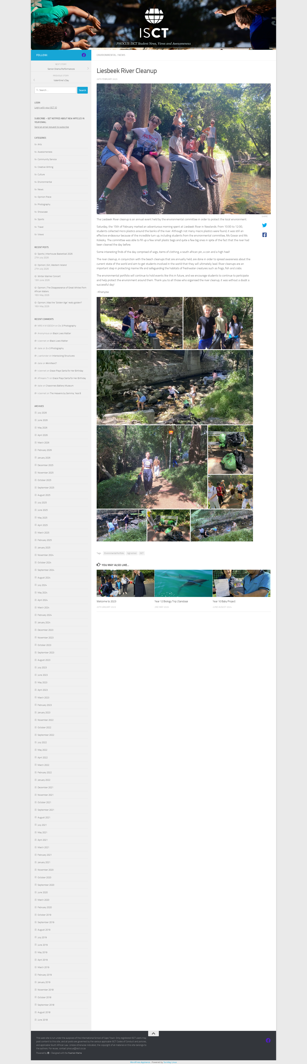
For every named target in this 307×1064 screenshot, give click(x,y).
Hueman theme (75, 1053)
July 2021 (42, 825)
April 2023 (43, 690)
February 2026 (45, 450)
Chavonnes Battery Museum (60, 385)
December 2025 (45, 465)
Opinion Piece (44, 197)
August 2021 (44, 817)
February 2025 (45, 540)
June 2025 (43, 510)
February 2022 (45, 772)
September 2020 (46, 885)
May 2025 (42, 517)
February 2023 (45, 705)
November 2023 (45, 637)
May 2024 (42, 592)
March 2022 (43, 765)
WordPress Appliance (140, 1062)
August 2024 (44, 577)
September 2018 (46, 1005)
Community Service (47, 159)
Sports (41, 219)
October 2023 (44, 645)
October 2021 (44, 802)
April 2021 (43, 840)
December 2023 (45, 630)
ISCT (142, 553)
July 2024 (42, 585)
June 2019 (43, 945)
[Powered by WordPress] (48, 1053)
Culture (41, 174)
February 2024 (45, 615)
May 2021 (42, 832)
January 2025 (44, 547)
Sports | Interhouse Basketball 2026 (55, 253)
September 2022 (46, 735)
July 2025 (42, 502)
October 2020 (44, 877)
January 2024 (44, 622)
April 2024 (43, 600)
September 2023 (46, 652)
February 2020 (45, 907)
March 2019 (43, 967)
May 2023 (42, 682)
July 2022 (42, 742)
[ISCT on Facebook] (84, 55)
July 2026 (42, 412)
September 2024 (46, 570)
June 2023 (43, 675)
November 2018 (45, 989)
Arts (40, 144)
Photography (44, 204)
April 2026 (43, 435)
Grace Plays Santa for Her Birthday (66, 370)
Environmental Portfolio (114, 553)
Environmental (106, 55)
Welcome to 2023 (106, 601)
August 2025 (44, 495)
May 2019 (42, 952)
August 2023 (44, 660)
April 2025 (43, 525)
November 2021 (45, 795)
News (121, 55)
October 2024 (44, 562)
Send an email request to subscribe (51, 127)
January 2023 (44, 712)
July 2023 (42, 667)
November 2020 (45, 869)
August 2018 (44, 1012)
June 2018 (43, 1019)
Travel (41, 227)
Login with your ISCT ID (45, 107)
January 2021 (44, 862)
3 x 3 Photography (67, 325)
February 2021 (45, 855)
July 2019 (42, 937)
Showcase (43, 211)
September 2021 (46, 809)
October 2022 (44, 727)
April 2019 (43, 959)
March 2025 (43, 532)
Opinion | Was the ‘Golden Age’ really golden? (60, 302)
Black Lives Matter (62, 333)
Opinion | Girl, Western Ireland (52, 265)
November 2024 (45, 555)
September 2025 (46, 487)
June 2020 (43, 892)
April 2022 (43, 757)
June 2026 (43, 420)
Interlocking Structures (63, 355)
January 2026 (44, 457)
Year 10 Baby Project (224, 601)
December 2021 (45, 787)
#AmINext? (51, 363)
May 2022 (42, 750)
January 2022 (44, 780)
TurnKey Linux (170, 1062)
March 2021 (43, 847)
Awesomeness (45, 152)
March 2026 (43, 442)
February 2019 (45, 974)
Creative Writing (45, 167)
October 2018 (44, 997)
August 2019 (44, 929)
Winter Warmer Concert (49, 276)
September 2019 (46, 922)
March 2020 (43, 900)
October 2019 (44, 914)
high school (131, 553)
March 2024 (43, 607)
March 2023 (43, 697)
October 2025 (44, 480)
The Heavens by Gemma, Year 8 (65, 393)
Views (41, 234)
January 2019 (44, 982)
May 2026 (42, 427)
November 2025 (45, 472)
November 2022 (45, 720)
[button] (140, 323)
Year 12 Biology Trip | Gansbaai (171, 601)
